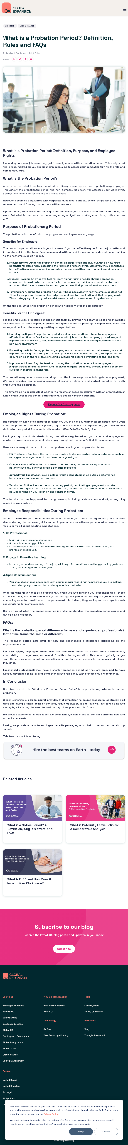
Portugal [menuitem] (7, 1092)
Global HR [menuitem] (8, 1030)
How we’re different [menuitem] (54, 1005)
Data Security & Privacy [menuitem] (56, 1035)
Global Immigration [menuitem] (13, 1042)
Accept (81, 1131)
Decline (106, 1131)
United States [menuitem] (10, 1080)
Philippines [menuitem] (9, 1098)
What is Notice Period (75, 429)
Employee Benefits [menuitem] (13, 1024)
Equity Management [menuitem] (13, 1060)
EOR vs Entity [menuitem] (10, 1017)
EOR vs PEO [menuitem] (8, 1011)
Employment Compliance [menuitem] (16, 1036)
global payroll (38, 700)
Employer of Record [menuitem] (13, 1005)
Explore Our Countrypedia (64, 404)
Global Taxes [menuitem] (9, 1048)
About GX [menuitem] (49, 1011)
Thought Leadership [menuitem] (95, 1035)
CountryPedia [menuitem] (91, 1005)
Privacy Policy (51, 1114)
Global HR (10, 25)
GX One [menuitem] (47, 1029)
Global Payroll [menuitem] (10, 1054)
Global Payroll (27, 25)
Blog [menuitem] (86, 1029)
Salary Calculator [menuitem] (93, 1011)
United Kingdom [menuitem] (11, 1086)
